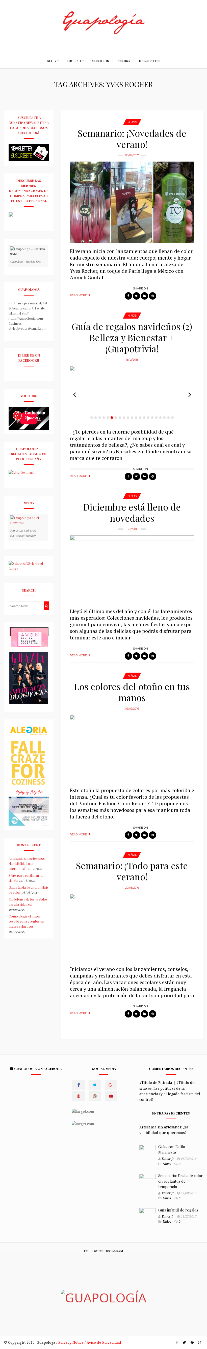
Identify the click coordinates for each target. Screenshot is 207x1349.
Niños (132, 122)
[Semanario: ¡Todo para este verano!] (132, 927)
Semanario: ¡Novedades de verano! (132, 138)
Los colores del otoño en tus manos (132, 691)
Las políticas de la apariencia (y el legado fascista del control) (169, 1094)
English (74, 60)
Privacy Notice (71, 1342)
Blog (51, 60)
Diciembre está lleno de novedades (132, 512)
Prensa (124, 60)
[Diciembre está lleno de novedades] (132, 569)
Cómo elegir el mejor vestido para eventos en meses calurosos (26, 921)
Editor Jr (168, 1159)
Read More (78, 295)
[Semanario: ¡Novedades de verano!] (132, 202)
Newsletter (149, 60)
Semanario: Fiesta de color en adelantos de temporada (180, 1181)
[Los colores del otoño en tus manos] (132, 748)
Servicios (100, 60)
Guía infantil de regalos (178, 1210)
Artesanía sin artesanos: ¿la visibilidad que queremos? (27, 863)
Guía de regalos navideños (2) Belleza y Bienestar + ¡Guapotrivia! (132, 337)
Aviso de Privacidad (104, 1342)
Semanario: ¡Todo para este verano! (132, 871)
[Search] (46, 605)
